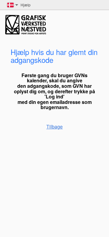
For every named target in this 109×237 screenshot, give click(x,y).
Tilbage (54, 126)
